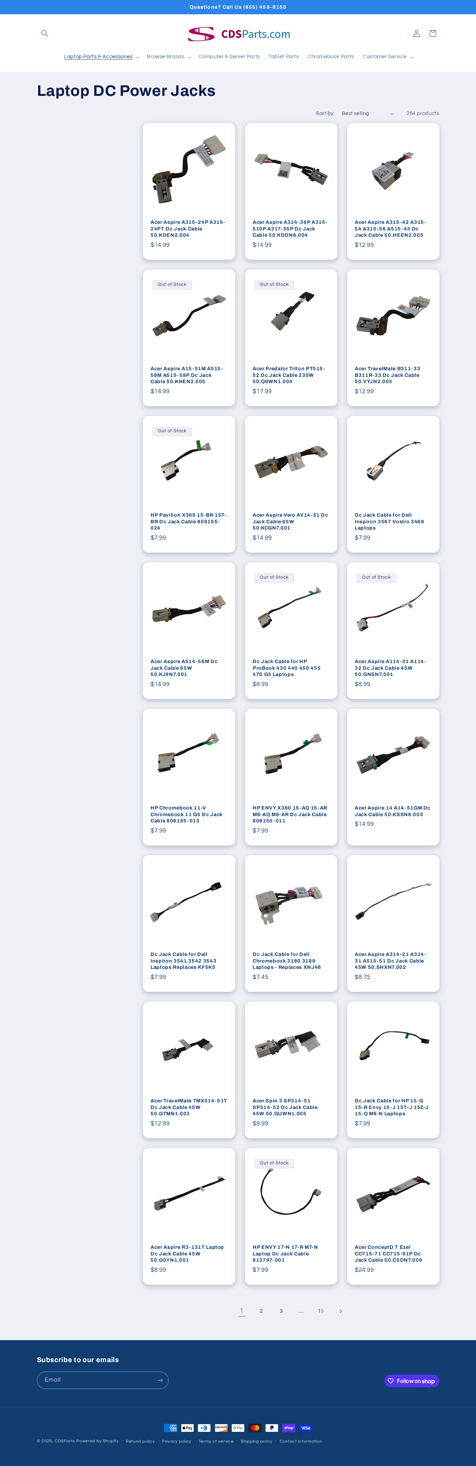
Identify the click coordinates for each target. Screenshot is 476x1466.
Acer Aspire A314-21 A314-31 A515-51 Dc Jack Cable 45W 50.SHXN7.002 (391, 961)
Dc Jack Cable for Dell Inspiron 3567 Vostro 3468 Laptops (389, 521)
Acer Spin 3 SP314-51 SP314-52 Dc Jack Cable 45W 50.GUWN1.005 (285, 1107)
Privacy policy (176, 1441)
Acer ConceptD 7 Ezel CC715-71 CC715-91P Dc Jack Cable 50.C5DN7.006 (388, 1254)
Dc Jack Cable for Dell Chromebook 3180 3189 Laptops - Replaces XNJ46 (287, 961)
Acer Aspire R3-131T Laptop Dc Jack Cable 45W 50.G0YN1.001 (187, 1254)
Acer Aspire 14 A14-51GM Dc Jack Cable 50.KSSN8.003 (392, 811)
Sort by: (325, 113)
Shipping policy (256, 1441)
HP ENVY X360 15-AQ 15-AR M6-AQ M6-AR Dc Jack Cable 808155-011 (290, 814)
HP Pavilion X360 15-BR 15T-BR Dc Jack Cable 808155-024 (189, 521)
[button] (45, 33)
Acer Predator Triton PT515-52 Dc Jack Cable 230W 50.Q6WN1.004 (289, 375)
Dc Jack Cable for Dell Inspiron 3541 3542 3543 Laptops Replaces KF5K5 (183, 961)
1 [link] (242, 1311)
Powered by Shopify (97, 1441)
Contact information (301, 1441)
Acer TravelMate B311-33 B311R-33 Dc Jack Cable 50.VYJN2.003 (387, 375)
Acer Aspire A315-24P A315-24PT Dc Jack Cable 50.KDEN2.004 (188, 229)
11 (321, 1311)
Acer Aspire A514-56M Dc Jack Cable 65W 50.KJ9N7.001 (184, 668)
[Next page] (340, 1311)
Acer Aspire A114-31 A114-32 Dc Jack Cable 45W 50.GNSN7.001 (391, 668)
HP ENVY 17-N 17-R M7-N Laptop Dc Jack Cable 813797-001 (285, 1254)
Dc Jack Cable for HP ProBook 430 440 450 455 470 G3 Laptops (287, 668)
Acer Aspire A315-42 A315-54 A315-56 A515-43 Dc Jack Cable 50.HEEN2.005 (391, 229)
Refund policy (140, 1441)
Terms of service (216, 1441)
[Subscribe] (160, 1380)
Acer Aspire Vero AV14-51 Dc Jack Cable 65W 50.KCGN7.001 (290, 521)
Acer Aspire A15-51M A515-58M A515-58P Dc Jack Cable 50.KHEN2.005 (187, 375)
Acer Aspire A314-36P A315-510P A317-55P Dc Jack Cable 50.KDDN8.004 (290, 229)
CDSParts (65, 1441)
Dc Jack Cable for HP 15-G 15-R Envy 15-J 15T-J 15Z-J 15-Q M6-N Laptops (392, 1107)
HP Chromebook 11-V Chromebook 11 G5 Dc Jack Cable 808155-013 (187, 814)
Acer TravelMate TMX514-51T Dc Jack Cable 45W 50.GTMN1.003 (189, 1107)
